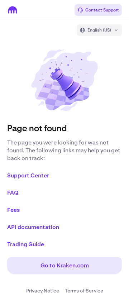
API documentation (33, 227)
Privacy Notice (42, 290)
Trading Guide (25, 244)
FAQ (13, 192)
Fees (13, 210)
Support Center (28, 175)
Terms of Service (84, 290)
